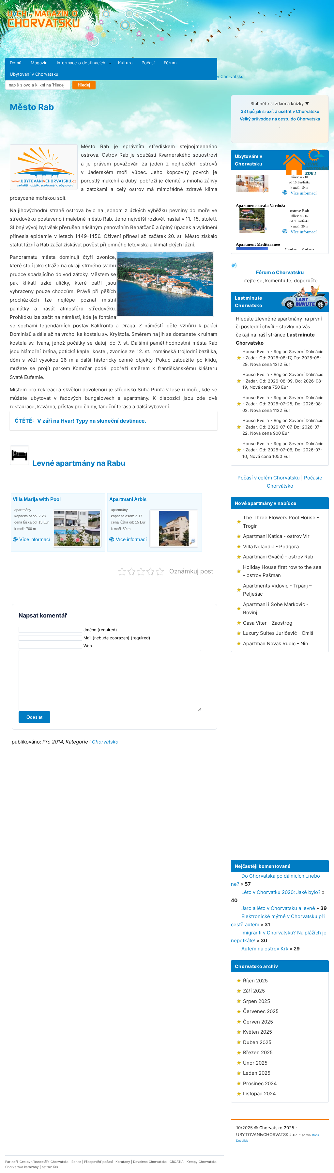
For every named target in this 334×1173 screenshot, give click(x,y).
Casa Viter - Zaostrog (267, 623)
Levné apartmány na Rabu (79, 463)
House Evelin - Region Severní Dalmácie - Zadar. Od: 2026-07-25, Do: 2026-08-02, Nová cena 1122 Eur (283, 404)
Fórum (170, 62)
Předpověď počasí (98, 1162)
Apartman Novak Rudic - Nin (275, 643)
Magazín (39, 62)
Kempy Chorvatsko (202, 1162)
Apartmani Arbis (127, 499)
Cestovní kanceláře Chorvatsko (44, 1162)
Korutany (122, 1162)
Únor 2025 (255, 1063)
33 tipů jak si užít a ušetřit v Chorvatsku (280, 111)
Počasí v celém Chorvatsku (268, 478)
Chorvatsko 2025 (276, 1127)
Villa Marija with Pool (37, 499)
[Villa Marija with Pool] (78, 528)
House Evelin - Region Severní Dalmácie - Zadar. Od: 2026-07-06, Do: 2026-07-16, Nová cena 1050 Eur (283, 450)
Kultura (125, 62)
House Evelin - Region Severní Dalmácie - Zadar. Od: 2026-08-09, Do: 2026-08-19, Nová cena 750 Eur (283, 381)
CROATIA (177, 1162)
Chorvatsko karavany (22, 1167)
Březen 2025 (258, 1052)
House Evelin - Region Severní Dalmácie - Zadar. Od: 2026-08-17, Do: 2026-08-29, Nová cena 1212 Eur (283, 358)
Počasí (148, 62)
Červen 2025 (258, 1022)
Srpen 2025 (256, 1001)
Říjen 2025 (255, 980)
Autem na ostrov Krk (264, 949)
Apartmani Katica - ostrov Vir (276, 536)
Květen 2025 (257, 1032)
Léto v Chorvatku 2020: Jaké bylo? (281, 892)
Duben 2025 (257, 1042)
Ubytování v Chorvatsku (34, 74)
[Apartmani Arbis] (174, 528)
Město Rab (32, 107)
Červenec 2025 (261, 1011)
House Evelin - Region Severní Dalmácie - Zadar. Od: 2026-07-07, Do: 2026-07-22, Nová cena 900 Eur (283, 427)
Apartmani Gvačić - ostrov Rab (278, 557)
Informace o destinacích (81, 62)
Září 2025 (254, 991)
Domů (16, 62)
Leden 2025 (256, 1073)
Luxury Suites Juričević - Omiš (278, 633)
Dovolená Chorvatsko (150, 1162)
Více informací (34, 539)
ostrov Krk (50, 1167)
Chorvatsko (105, 742)
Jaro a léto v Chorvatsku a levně (278, 908)
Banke (76, 1162)
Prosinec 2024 (260, 1083)
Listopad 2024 (259, 1093)
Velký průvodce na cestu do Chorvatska (280, 118)
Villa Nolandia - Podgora (271, 546)
